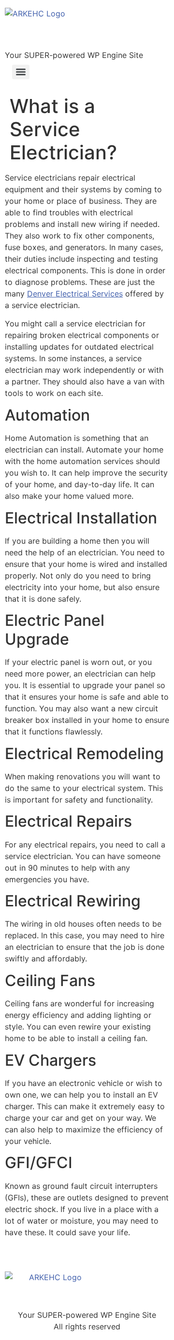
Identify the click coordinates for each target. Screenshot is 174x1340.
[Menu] (20, 72)
